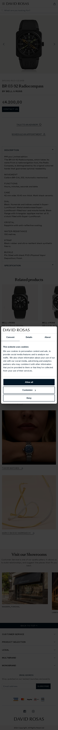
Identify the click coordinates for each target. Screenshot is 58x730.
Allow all (29, 382)
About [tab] (48, 337)
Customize (27, 390)
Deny (29, 398)
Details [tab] (29, 337)
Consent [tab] (10, 337)
